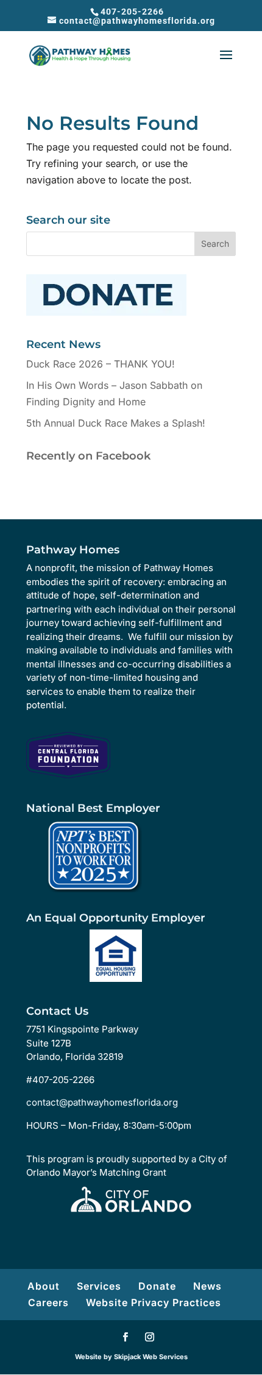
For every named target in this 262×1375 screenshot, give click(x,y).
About (43, 1286)
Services (99, 1286)
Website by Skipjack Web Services (131, 1356)
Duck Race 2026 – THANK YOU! (100, 364)
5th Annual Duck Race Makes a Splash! (115, 423)
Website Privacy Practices (153, 1302)
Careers (48, 1302)
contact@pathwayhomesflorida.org (102, 1102)
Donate (157, 1286)
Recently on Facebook (88, 456)
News (207, 1286)
